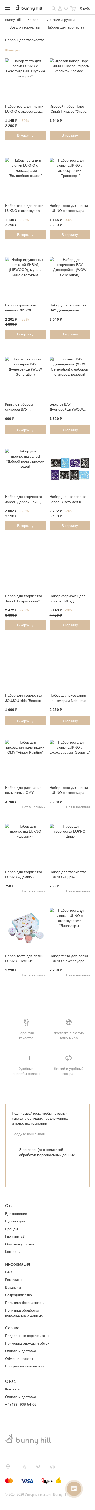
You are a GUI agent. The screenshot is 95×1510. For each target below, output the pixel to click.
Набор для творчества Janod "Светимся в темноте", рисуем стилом (68, 500)
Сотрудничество (18, 1295)
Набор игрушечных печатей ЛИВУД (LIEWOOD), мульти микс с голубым (21, 308)
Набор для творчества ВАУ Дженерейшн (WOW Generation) (68, 308)
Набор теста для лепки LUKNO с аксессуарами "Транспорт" (69, 209)
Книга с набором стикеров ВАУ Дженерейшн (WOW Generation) (21, 407)
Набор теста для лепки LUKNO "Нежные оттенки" (24, 959)
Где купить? (15, 1236)
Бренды (11, 1229)
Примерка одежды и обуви (27, 1343)
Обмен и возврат (19, 1359)
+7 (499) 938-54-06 (20, 1404)
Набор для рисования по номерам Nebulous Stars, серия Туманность (68, 698)
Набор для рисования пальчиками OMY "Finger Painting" (23, 791)
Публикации (15, 1221)
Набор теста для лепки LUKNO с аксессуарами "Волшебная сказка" (24, 209)
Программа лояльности (24, 1366)
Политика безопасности (25, 1303)
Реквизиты (13, 1280)
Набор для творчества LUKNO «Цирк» (68, 874)
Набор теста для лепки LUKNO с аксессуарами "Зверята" (69, 791)
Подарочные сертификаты (27, 1336)
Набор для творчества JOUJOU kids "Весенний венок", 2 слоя (25, 698)
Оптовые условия (19, 1244)
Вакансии (13, 1287)
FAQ (8, 1272)
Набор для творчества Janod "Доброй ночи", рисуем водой (23, 500)
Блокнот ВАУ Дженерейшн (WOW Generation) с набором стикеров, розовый (68, 407)
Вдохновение (16, 1214)
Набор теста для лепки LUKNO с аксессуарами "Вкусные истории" (24, 109)
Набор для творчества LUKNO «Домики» (23, 874)
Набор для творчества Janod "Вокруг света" (23, 598)
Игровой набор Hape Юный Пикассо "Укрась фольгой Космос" (69, 109)
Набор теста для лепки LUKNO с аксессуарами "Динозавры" (69, 959)
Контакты (12, 1252)
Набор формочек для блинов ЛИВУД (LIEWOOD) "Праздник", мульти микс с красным (69, 599)
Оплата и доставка (20, 1351)
